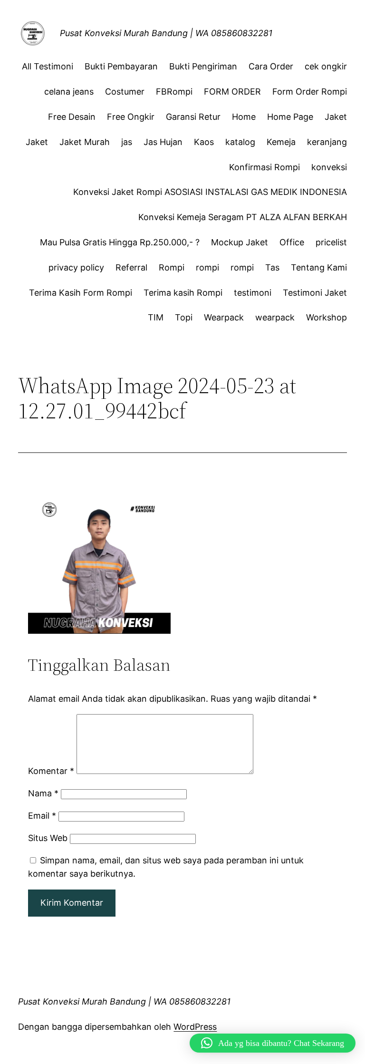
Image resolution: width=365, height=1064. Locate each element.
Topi (183, 317)
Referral (131, 267)
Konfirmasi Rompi (264, 167)
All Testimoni (47, 66)
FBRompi (174, 92)
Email (42, 816)
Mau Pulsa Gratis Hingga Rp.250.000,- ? (120, 242)
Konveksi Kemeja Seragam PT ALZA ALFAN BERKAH (242, 217)
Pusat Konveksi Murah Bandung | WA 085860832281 (166, 33)
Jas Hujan (163, 142)
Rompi (171, 267)
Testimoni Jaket (315, 293)
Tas (272, 267)
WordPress (195, 1027)
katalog (240, 142)
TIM (155, 317)
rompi (207, 267)
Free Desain (72, 117)
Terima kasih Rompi (183, 293)
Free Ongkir (130, 117)
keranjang (327, 142)
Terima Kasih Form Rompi (80, 293)
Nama (43, 793)
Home (244, 117)
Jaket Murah (84, 142)
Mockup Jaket (239, 242)
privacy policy (76, 267)
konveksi (329, 167)
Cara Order (271, 66)
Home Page (290, 117)
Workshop (326, 317)
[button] (272, 1043)
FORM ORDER (232, 92)
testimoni (252, 293)
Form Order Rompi (309, 92)
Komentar (51, 771)
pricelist (331, 242)
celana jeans (69, 92)
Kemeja (281, 142)
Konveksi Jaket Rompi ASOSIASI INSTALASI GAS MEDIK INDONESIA (210, 192)
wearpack (275, 317)
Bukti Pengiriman (203, 66)
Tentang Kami (319, 267)
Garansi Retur (193, 117)
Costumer (124, 92)
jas (126, 142)
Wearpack (224, 317)
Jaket (336, 117)
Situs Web (47, 838)
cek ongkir (326, 66)
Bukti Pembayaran (121, 66)
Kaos (204, 142)
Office (291, 242)
